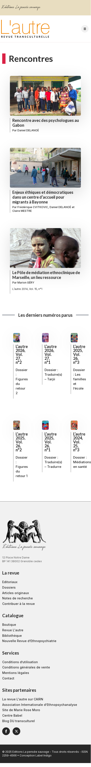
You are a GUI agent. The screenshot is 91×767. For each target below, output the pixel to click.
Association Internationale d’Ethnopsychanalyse (39, 705)
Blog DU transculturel (18, 721)
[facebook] (6, 731)
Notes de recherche (17, 598)
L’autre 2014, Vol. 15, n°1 (27, 289)
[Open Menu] (85, 29)
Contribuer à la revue (18, 604)
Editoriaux (9, 582)
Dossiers (9, 587)
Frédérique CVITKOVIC (32, 207)
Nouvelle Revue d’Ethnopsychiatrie (29, 641)
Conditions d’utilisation (20, 662)
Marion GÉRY (25, 282)
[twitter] (16, 731)
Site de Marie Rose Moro (21, 710)
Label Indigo (43, 755)
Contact (8, 678)
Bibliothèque (12, 635)
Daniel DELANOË (28, 130)
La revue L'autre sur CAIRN (22, 699)
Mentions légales (15, 673)
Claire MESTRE (22, 210)
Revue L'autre (12, 630)
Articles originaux (15, 593)
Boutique (9, 624)
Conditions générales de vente (26, 667)
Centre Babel (12, 715)
